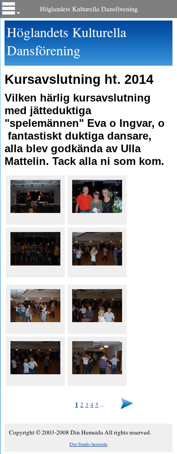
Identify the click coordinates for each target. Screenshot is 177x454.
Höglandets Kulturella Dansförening (89, 9)
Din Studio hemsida (88, 444)
